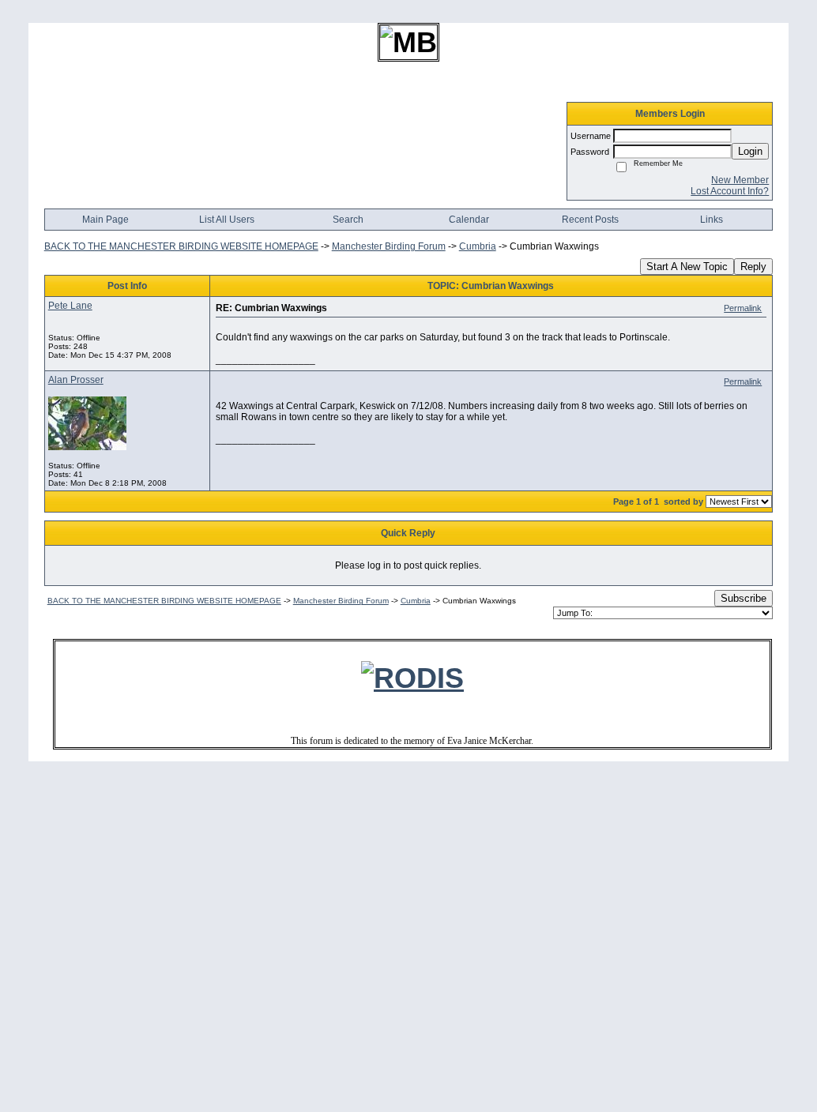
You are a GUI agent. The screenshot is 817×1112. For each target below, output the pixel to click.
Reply (753, 266)
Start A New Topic (687, 266)
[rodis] (412, 678)
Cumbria (477, 246)
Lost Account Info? (730, 191)
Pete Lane (70, 305)
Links (711, 219)
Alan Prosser (76, 379)
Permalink (743, 308)
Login (750, 151)
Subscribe (743, 598)
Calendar (469, 219)
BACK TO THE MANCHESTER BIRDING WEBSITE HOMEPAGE (181, 246)
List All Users (226, 219)
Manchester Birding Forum (389, 246)
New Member (740, 180)
